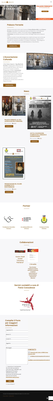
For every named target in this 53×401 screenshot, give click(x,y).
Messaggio (9, 347)
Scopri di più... (13, 46)
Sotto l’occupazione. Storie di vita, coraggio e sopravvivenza (38, 134)
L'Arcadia (33, 264)
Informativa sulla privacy (12, 377)
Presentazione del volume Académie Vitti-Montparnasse (13, 185)
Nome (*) (8, 334)
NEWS (14, 123)
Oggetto (8, 343)
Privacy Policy (5, 395)
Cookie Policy (11, 395)
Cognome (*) (9, 330)
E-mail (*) (8, 339)
